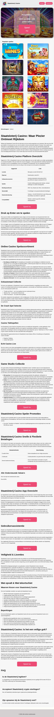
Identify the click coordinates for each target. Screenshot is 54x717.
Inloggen (42, 3)
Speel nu (27, 29)
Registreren (49, 3)
